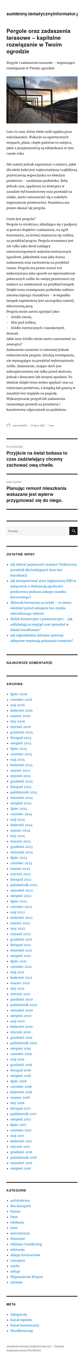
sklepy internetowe (25, 1255)
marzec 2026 (20, 716)
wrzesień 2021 (21, 950)
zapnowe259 (20, 425)
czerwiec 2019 (21, 1054)
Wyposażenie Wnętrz (26, 1277)
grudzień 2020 (21, 999)
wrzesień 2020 (21, 1010)
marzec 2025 (20, 770)
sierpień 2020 (20, 1016)
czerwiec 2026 (21, 699)
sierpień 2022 (20, 896)
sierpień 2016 (20, 1168)
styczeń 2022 (20, 934)
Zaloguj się (18, 1314)
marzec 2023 (20, 868)
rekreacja (17, 1250)
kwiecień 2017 (21, 1141)
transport (17, 1260)
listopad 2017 (20, 1108)
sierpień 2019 (20, 1048)
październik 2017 (23, 1114)
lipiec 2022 (18, 901)
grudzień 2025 (21, 732)
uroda (14, 1266)
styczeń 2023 (20, 874)
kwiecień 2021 (21, 978)
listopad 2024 (20, 787)
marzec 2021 (20, 983)
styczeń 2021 (20, 994)
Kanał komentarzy (24, 1325)
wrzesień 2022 (21, 890)
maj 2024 (17, 819)
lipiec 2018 (18, 1081)
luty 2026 (17, 721)
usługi (15, 1271)
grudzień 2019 (21, 1037)
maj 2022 (17, 912)
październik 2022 (23, 885)
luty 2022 (17, 928)
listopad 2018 (20, 1070)
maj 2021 (17, 972)
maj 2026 (17, 705)
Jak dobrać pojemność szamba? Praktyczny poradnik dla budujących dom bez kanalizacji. (43, 569)
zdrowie (16, 1282)
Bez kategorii (20, 1206)
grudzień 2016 (21, 1152)
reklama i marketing (26, 1244)
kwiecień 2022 (21, 918)
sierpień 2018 (20, 1076)
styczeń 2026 (20, 727)
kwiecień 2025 (21, 765)
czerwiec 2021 (21, 967)
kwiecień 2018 (21, 1092)
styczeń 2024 (20, 841)
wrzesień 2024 (21, 798)
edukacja (17, 1222)
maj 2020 (17, 1021)
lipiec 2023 (18, 858)
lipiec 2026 (18, 694)
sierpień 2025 (20, 743)
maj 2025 (17, 759)
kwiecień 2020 (21, 1027)
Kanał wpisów (21, 1320)
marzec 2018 (20, 1097)
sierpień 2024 (20, 803)
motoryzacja (20, 1233)
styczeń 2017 (20, 1147)
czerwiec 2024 (21, 814)
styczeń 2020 (20, 1032)
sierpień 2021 (20, 956)
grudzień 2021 (21, 939)
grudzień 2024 (21, 781)
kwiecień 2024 (21, 825)
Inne (51, 425)
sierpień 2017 (20, 1119)
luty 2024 (17, 836)
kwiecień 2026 (21, 710)
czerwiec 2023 (21, 863)
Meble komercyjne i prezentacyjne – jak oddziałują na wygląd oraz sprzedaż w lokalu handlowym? (41, 624)
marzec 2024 (20, 830)
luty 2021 (17, 988)
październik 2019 (23, 1043)
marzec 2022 (20, 923)
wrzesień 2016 (21, 1163)
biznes (15, 1211)
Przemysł (17, 1239)
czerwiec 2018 (21, 1087)
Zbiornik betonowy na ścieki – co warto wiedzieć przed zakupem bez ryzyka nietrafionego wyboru (40, 608)
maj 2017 (17, 1136)
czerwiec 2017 (20, 1130)
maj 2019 (17, 1059)
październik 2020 (23, 1005)
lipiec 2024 (18, 809)
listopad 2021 (20, 945)
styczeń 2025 (20, 776)
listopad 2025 (20, 738)
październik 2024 (23, 792)
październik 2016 (23, 1157)
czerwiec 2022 (21, 907)
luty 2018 (17, 1103)
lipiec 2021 (18, 961)
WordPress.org (21, 1331)
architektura (20, 1200)
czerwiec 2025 (21, 754)
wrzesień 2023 (21, 852)
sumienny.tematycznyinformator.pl (43, 13)
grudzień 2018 (21, 1065)
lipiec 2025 (18, 749)
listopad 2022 (20, 879)
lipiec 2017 (18, 1125)
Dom (14, 1217)
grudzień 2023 (21, 847)
